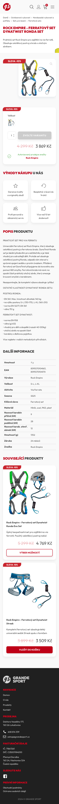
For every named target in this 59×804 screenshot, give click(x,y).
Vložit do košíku (29, 649)
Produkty (7, 705)
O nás (5, 700)
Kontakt (6, 709)
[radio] (11, 122)
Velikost (11, 115)
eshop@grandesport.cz (18, 736)
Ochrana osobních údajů (14, 791)
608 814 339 (13, 732)
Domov (6, 695)
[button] (51, 64)
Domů (5, 17)
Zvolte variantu (34, 135)
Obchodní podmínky (12, 787)
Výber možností (30, 552)
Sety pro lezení (19, 21)
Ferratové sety (34, 21)
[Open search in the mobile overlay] (31, 7)
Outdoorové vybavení (20, 17)
